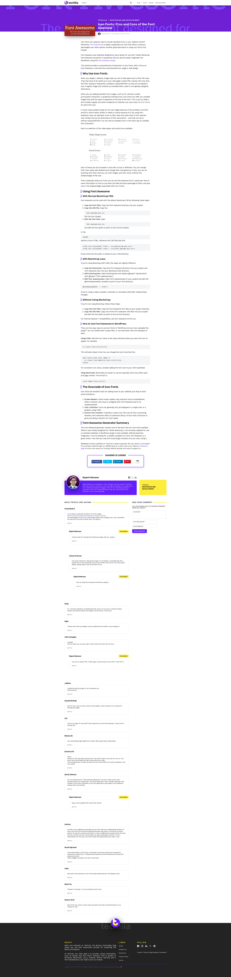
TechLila (102, 20)
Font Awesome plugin (106, 60)
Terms (121, 960)
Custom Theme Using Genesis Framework (151, 952)
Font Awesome (96, 45)
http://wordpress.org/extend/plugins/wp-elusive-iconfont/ (86, 516)
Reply (69, 523)
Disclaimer (122, 953)
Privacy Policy (123, 956)
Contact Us (122, 949)
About (121, 946)
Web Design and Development (125, 20)
